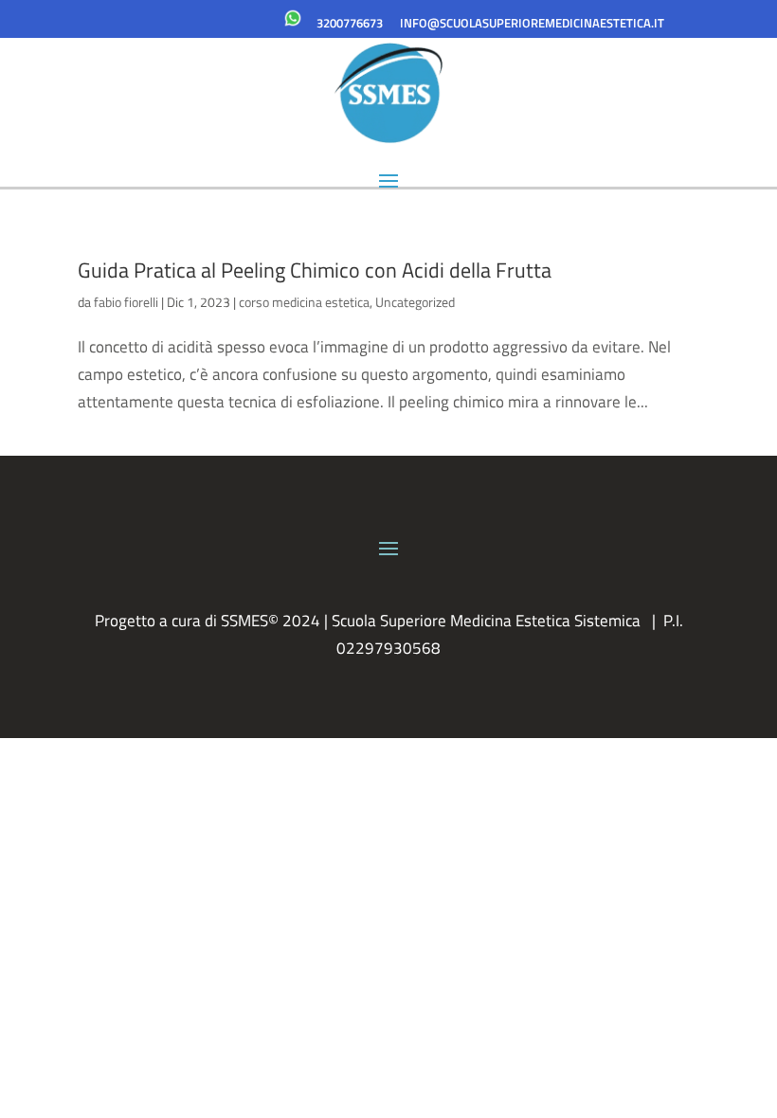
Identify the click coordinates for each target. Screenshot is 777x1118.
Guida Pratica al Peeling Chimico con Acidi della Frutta (314, 270)
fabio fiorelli (126, 302)
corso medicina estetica (304, 302)
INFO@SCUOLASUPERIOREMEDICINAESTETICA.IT (532, 22)
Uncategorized (415, 302)
